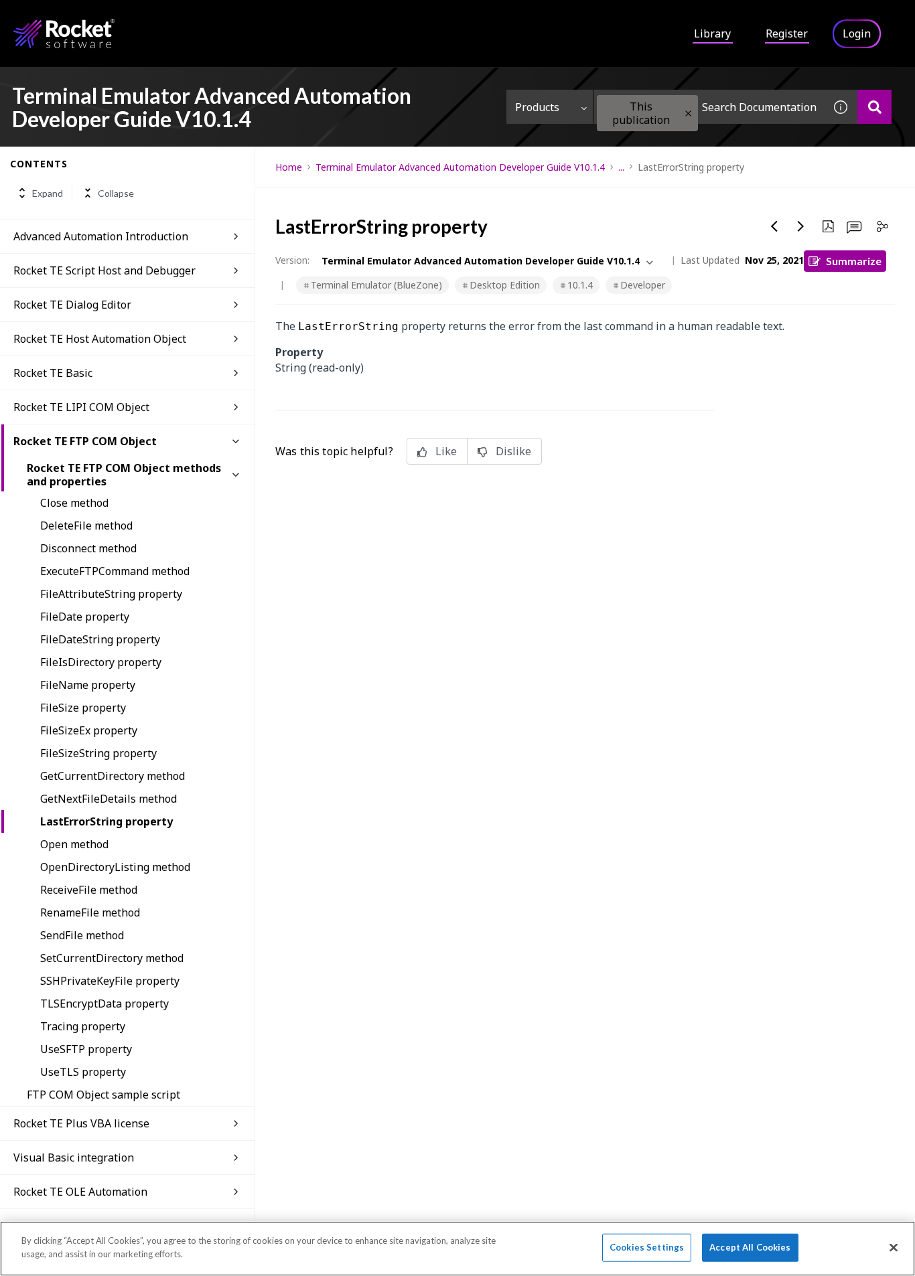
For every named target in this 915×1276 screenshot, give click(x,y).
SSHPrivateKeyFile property (110, 980)
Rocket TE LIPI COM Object (81, 407)
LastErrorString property (106, 821)
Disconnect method (88, 548)
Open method (74, 844)
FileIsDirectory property (100, 662)
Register (787, 33)
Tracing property (82, 1026)
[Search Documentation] (874, 107)
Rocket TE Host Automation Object (99, 338)
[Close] (893, 1247)
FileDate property (84, 616)
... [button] (621, 167)
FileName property (87, 684)
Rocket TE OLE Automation (80, 1191)
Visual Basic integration (73, 1157)
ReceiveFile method (88, 889)
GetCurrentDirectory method (112, 776)
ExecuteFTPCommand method (115, 571)
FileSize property (83, 707)
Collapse (116, 193)
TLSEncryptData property (104, 1003)
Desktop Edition (505, 284)
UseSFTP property (86, 1049)
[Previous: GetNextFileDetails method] (774, 226)
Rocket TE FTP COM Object (85, 441)
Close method (74, 502)
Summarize (854, 260)
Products (537, 107)
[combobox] (708, 107)
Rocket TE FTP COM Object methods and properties (124, 474)
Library (712, 33)
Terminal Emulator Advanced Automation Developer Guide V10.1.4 (460, 167)
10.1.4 (580, 284)
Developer (642, 284)
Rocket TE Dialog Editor (72, 304)
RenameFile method (90, 912)
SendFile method (82, 935)
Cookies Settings (647, 1247)
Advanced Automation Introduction (100, 236)
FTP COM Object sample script (103, 1094)
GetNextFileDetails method (108, 798)
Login (857, 33)
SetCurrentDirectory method (112, 958)
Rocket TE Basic (52, 373)
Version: (292, 260)
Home (288, 167)
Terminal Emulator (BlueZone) (376, 284)
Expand (47, 193)
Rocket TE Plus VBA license (81, 1123)
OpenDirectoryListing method (115, 867)
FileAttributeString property (111, 593)
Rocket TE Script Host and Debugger (104, 270)
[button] (688, 113)
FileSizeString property (98, 753)
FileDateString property (100, 639)
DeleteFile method (86, 525)
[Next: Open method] (801, 226)
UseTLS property (83, 1071)
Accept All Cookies (749, 1247)
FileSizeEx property (88, 730)
